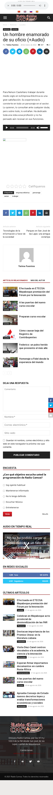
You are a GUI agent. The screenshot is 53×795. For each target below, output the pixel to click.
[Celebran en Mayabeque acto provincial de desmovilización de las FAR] (9, 617)
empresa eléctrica (22, 192)
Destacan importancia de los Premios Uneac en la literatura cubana (33, 634)
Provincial (21, 626)
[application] (26, 128)
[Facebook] (6, 51)
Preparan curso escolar (32, 316)
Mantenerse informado (17, 490)
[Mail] (22, 762)
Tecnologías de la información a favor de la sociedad (14, 233)
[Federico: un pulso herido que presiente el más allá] (10, 348)
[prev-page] (5, 373)
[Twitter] (13, 51)
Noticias (13, 24)
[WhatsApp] (26, 51)
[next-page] (9, 373)
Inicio (5, 24)
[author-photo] (26, 262)
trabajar (15, 196)
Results (45, 514)
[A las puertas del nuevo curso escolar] (10, 306)
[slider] (44, 127)
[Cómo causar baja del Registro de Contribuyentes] (10, 334)
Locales (22, 24)
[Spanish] (37, 11)
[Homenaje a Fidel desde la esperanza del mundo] (10, 362)
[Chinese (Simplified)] (19, 11)
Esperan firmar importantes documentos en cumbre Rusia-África (32, 666)
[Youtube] (38, 762)
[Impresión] (46, 51)
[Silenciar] (38, 127)
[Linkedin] (40, 51)
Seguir (45, 581)
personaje (36, 192)
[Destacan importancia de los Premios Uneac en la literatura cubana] (9, 633)
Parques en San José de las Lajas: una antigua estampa (38, 233)
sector (6, 196)
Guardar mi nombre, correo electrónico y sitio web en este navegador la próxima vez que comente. (26, 443)
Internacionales (23, 673)
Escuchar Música (14, 501)
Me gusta (44, 575)
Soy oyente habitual (15, 485)
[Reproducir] (6, 127)
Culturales (21, 641)
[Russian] (31, 11)
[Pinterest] (33, 51)
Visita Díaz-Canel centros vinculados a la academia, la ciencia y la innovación (32, 650)
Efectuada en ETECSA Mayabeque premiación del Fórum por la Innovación (34, 292)
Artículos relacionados (15, 280)
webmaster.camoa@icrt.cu (26, 753)
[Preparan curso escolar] (10, 320)
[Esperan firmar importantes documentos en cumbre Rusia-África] (9, 664)
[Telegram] (19, 51)
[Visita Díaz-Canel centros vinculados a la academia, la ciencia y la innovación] (9, 649)
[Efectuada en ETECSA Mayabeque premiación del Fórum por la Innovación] (10, 292)
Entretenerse (12, 507)
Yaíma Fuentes (12, 45)
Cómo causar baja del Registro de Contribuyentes (31, 334)
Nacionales (22, 657)
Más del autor (38, 280)
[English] (25, 11)
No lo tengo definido (15, 496)
